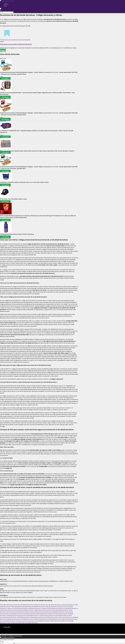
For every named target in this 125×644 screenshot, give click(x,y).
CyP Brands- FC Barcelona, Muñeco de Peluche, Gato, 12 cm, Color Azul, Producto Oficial (24, 182)
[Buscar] (14, 12)
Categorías (6, 4)
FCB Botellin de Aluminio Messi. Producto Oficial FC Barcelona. (17, 234)
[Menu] (0, 8)
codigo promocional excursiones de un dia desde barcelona (24, 608)
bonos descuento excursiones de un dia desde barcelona (16, 604)
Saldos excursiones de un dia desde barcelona (48, 619)
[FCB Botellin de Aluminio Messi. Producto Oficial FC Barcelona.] (6, 232)
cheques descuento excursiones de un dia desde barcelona (33, 621)
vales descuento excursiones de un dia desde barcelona (23, 615)
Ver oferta (3, 50)
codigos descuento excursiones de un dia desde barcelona (16, 610)
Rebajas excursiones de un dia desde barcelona (20, 619)
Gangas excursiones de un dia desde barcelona (44, 617)
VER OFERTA (5, 78)
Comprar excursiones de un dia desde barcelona (53, 615)
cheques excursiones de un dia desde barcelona (46, 604)
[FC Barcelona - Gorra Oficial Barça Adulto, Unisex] (4, 197)
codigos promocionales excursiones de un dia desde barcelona (59, 608)
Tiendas (5, 5)
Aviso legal (7, 627)
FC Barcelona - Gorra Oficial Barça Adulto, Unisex (13, 199)
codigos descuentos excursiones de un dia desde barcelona (51, 610)
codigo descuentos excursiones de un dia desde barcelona (27, 606)
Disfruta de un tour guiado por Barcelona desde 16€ (16, 44)
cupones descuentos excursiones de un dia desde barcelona (46, 612)
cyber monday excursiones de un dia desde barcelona (22, 622)
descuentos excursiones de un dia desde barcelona (37, 613)
